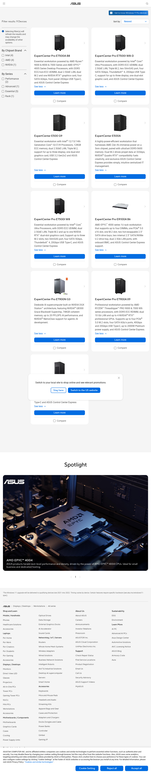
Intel (4, 54)
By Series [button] (7, 73)
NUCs (5, 700)
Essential (6, 90)
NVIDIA (5, 64)
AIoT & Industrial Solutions (50, 669)
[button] (4, 3)
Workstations (9, 709)
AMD (4, 59)
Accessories (8, 629)
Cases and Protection (48, 713)
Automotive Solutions (121, 642)
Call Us (79, 673)
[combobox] (135, 21)
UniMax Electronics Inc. (86, 646)
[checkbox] (59, 101)
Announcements (83, 624)
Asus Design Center (120, 638)
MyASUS (79, 686)
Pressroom (80, 633)
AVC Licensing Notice (121, 647)
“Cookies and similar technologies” (39, 762)
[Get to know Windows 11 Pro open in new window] (128, 15)
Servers (42, 677)
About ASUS (81, 615)
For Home (7, 638)
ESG (114, 615)
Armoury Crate (118, 655)
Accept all (136, 768)
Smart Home (44, 682)
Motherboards (9, 722)
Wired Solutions (45, 655)
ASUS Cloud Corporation (87, 642)
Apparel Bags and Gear (49, 709)
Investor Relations (83, 629)
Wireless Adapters (47, 651)
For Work (7, 642)
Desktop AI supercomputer (50, 673)
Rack (4, 95)
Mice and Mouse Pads (48, 695)
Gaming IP (43, 739)
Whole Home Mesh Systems (51, 647)
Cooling (6, 735)
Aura (114, 660)
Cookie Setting (87, 768)
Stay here (58, 390)
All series (52, 606)
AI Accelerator (45, 629)
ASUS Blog (117, 651)
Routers (42, 642)
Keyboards (43, 691)
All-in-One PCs (9, 687)
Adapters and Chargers (49, 717)
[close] (119, 378)
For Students (8, 651)
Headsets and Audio (47, 700)
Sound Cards (44, 633)
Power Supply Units (11, 740)
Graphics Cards (10, 727)
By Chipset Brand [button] (12, 50)
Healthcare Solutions (12, 624)
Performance (8, 78)
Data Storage (44, 620)
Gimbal (42, 735)
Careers (79, 620)
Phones (6, 620)
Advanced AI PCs (119, 633)
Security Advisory (83, 677)
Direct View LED (10, 673)
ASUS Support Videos (85, 682)
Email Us (79, 669)
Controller (43, 731)
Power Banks (44, 726)
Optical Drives (45, 615)
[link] (75, 4)
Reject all (112, 768)
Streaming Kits (45, 704)
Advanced (7, 85)
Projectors (7, 682)
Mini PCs (7, 704)
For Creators (8, 647)
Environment (117, 620)
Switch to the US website (84, 390)
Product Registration (85, 664)
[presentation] (146, 21)
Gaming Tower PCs (11, 695)
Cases (5, 731)
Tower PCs (7, 691)
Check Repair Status (84, 655)
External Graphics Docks (49, 624)
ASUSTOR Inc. (82, 638)
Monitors (7, 669)
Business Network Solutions (51, 660)
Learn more (59, 93)
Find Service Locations (85, 660)
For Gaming (8, 656)
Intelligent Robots (46, 664)
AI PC (114, 629)
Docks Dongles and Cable (50, 722)
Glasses (6, 678)
